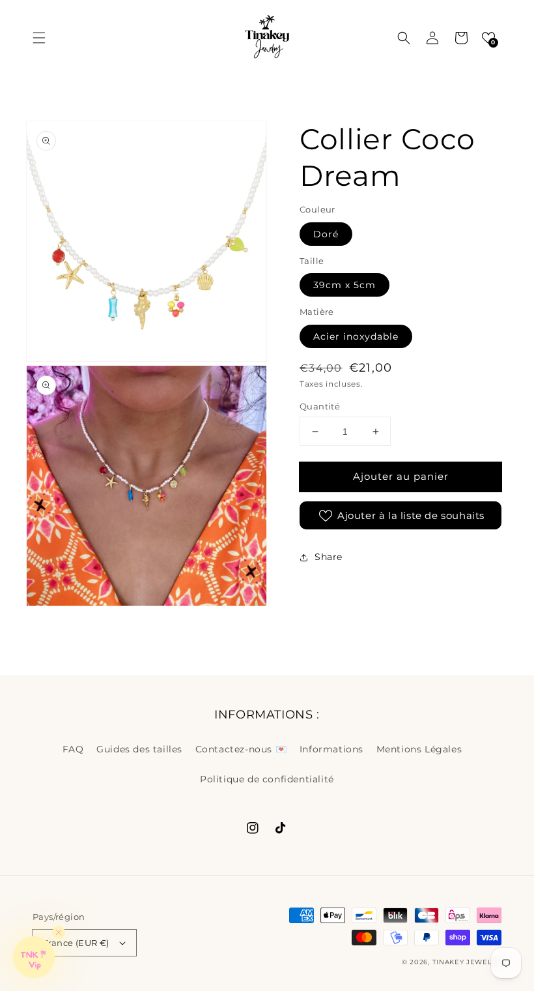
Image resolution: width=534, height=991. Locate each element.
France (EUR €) (76, 943)
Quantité (320, 406)
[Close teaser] (58, 932)
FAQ (73, 749)
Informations (331, 749)
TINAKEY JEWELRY (467, 962)
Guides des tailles (139, 749)
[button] (39, 37)
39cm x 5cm (344, 285)
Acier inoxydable (356, 336)
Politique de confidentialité (267, 779)
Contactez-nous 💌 (241, 749)
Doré (326, 234)
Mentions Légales (419, 749)
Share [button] (329, 557)
